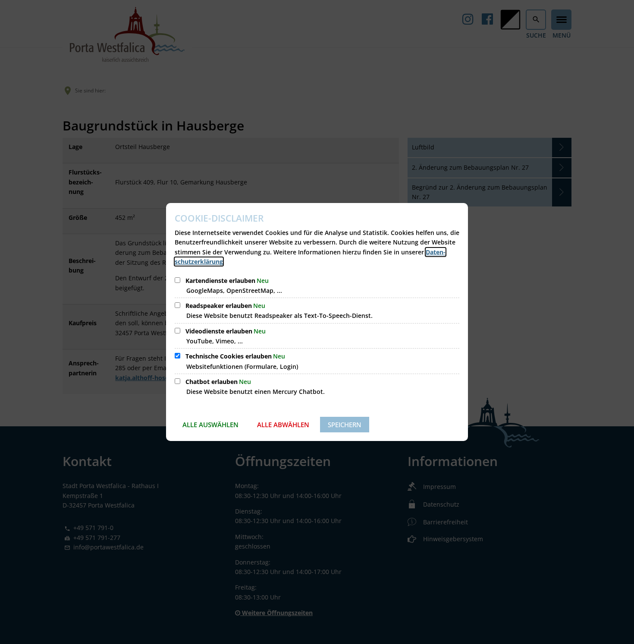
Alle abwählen (283, 424)
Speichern (344, 424)
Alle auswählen (210, 424)
